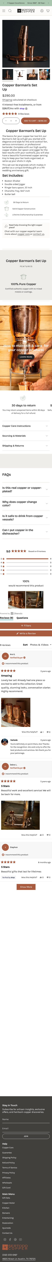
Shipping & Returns (13, 445)
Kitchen (5, 1208)
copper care (23, 234)
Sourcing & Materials (14, 435)
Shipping (7, 99)
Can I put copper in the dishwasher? (17, 531)
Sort (25, 644)
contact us (38, 234)
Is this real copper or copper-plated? (22, 489)
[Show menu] (4, 10)
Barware (6, 1213)
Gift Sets (6, 1198)
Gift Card (6, 1187)
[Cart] (48, 10)
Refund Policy (8, 1162)
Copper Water (8, 1203)
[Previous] (3, 3)
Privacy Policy (8, 1172)
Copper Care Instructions (16, 426)
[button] (15, 114)
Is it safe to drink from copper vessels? (22, 517)
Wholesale (7, 1183)
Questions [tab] (22, 618)
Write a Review (32, 634)
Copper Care (7, 1147)
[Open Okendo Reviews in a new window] (11, 613)
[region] (26, 599)
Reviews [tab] (6, 618)
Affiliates (6, 1177)
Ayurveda (6, 1228)
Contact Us (7, 1233)
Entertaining (8, 1218)
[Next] (48, 3)
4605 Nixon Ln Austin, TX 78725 (19, 1258)
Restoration (7, 1223)
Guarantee (7, 1152)
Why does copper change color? (19, 503)
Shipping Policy (9, 1157)
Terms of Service (9, 1167)
